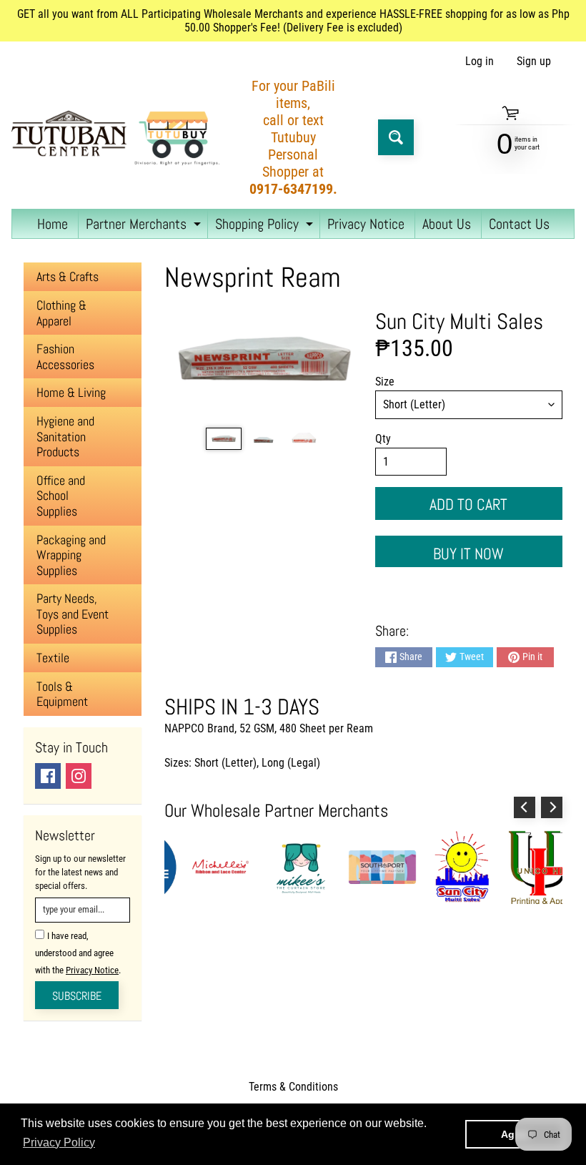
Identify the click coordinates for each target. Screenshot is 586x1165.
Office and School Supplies (60, 495)
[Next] (551, 807)
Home (52, 224)
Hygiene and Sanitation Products (65, 436)
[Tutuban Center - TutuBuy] (118, 138)
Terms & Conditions (293, 1086)
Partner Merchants (145, 226)
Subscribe (76, 995)
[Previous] (524, 807)
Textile (52, 657)
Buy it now (468, 554)
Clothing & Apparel (61, 313)
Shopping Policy (266, 226)
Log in (479, 61)
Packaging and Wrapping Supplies (71, 555)
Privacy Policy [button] (59, 1142)
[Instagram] (78, 776)
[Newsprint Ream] (224, 439)
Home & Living (71, 392)
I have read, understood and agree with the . (78, 952)
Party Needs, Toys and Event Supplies (72, 613)
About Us (446, 224)
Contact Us (519, 224)
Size (384, 381)
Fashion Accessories (65, 356)
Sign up (534, 61)
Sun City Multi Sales (459, 321)
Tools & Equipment (62, 694)
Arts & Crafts (67, 276)
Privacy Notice (365, 224)
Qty (383, 439)
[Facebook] (48, 776)
